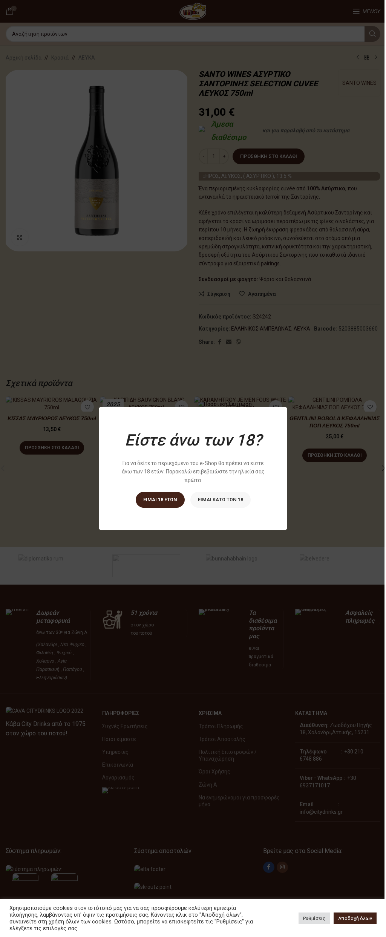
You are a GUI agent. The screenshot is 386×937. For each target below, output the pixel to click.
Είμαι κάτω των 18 (220, 499)
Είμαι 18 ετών (160, 499)
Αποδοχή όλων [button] (355, 918)
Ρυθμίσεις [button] (314, 918)
